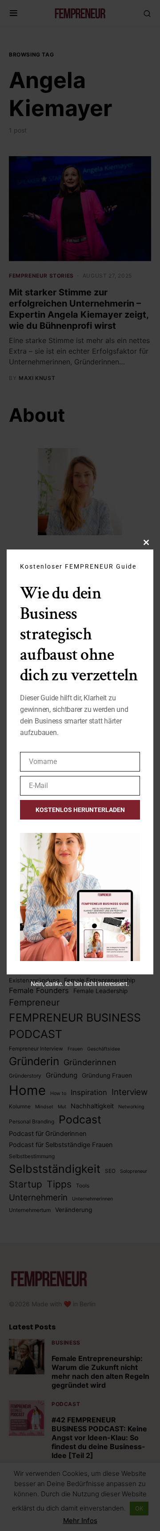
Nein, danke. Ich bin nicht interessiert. (80, 983)
